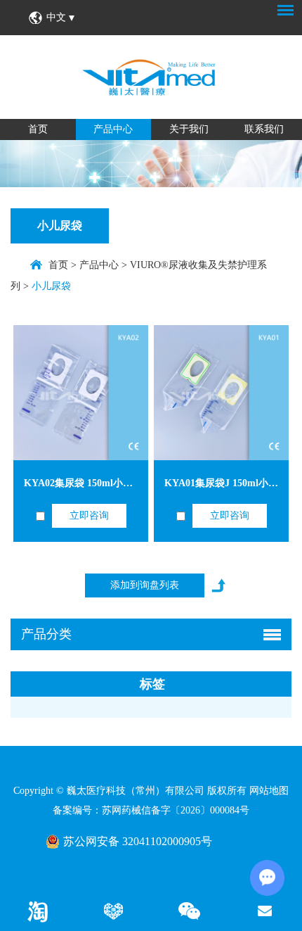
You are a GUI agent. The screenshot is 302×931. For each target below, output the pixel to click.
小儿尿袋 (59, 226)
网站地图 (269, 790)
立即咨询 (89, 515)
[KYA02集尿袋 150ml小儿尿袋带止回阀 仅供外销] (80, 392)
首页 (38, 129)
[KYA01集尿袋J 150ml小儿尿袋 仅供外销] (221, 392)
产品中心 (113, 129)
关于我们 (189, 129)
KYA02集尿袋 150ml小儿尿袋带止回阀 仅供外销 (129, 483)
